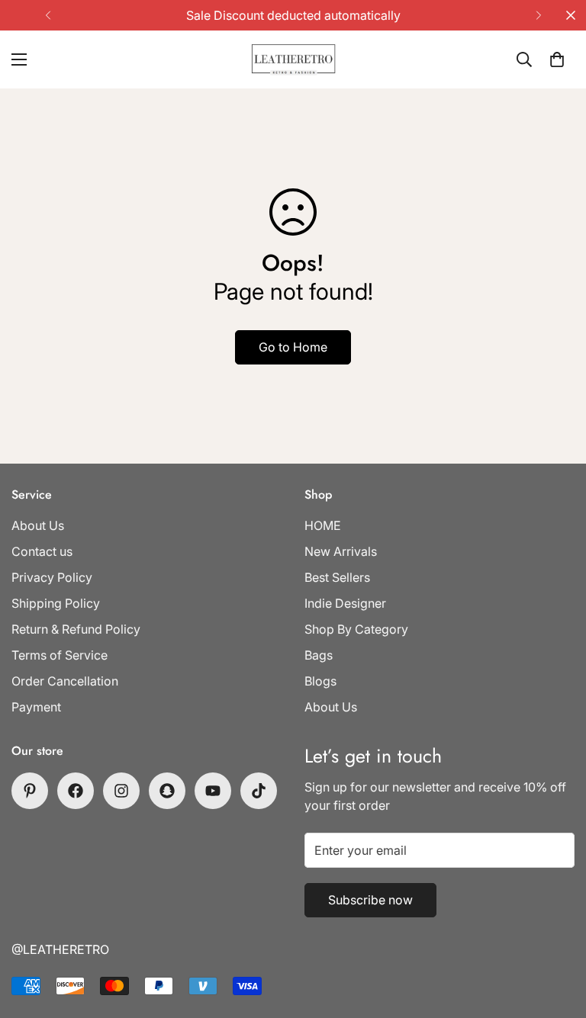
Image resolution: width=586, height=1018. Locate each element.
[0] (557, 59)
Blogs (320, 681)
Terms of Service (59, 655)
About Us (37, 525)
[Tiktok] (258, 790)
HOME (322, 525)
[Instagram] (121, 790)
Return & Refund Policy (75, 629)
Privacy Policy (51, 577)
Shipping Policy (55, 603)
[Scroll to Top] (556, 934)
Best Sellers (337, 577)
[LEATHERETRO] (293, 59)
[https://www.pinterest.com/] (29, 790)
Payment (36, 707)
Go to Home (293, 347)
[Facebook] (75, 790)
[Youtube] (213, 790)
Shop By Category (356, 629)
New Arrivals (340, 551)
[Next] (538, 15)
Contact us (41, 551)
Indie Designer (345, 603)
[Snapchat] (167, 790)
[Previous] (48, 15)
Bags (318, 655)
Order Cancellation (64, 681)
